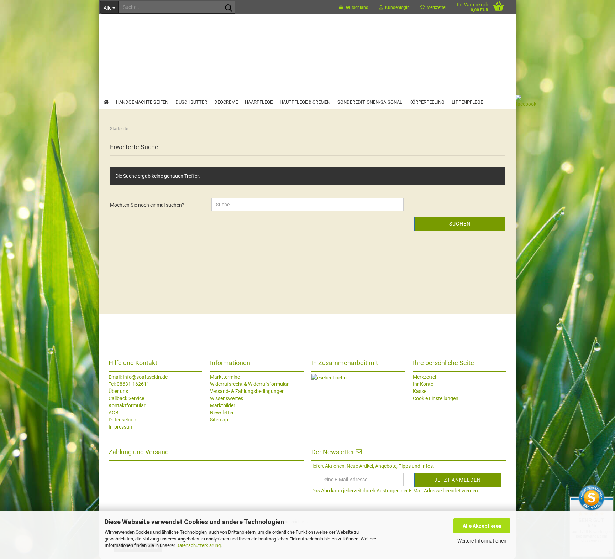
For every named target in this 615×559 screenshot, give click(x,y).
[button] (353, 7)
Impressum (121, 427)
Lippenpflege (467, 102)
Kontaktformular (127, 405)
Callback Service (126, 398)
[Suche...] (228, 7)
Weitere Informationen (481, 541)
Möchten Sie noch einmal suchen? (147, 205)
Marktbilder (222, 405)
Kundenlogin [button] (396, 7)
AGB (114, 412)
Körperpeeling (427, 102)
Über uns (118, 391)
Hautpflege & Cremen (305, 102)
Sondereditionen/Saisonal (369, 102)
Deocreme (226, 102)
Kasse (419, 391)
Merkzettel (435, 7)
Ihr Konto (423, 384)
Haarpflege (259, 102)
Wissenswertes (226, 398)
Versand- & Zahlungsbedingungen (247, 391)
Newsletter (222, 412)
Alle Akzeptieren (482, 526)
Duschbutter (191, 102)
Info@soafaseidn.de (145, 377)
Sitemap (219, 420)
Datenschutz (123, 420)
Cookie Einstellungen (435, 398)
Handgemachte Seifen (142, 102)
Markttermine (225, 377)
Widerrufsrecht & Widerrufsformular (249, 384)
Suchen (460, 224)
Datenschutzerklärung (198, 545)
